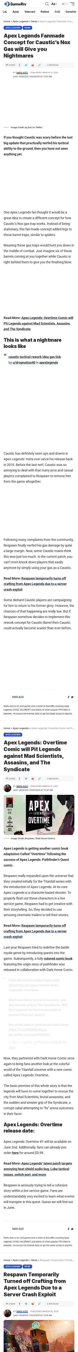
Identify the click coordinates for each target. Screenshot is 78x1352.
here (15, 1153)
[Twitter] (72, 697)
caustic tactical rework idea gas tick (35, 357)
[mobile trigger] (71, 3)
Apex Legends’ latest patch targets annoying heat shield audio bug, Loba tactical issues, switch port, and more (38, 1168)
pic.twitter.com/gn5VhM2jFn (29, 1034)
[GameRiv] (15, 4)
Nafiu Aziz (22, 72)
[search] (47, 4)
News (27, 27)
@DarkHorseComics (23, 985)
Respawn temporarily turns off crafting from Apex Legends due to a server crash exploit (35, 583)
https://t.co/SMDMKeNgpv (28, 1030)
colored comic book (58, 958)
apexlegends (48, 362)
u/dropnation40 (24, 362)
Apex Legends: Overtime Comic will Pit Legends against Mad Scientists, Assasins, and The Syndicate (38, 323)
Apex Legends (12, 27)
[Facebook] (68, 697)
